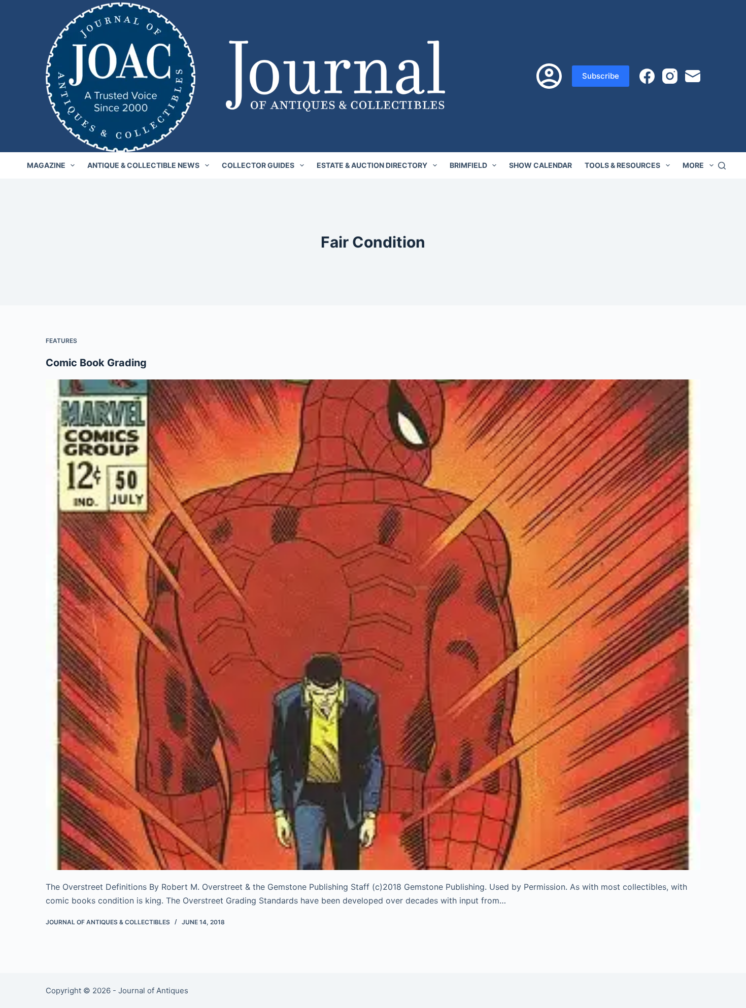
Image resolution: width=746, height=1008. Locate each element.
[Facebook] (647, 76)
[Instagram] (669, 76)
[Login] (549, 76)
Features (61, 340)
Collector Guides (258, 165)
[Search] (722, 165)
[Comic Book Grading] (373, 625)
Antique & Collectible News (143, 165)
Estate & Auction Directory (372, 165)
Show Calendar (540, 165)
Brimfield (468, 165)
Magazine (46, 165)
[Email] (692, 76)
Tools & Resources (622, 165)
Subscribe (600, 76)
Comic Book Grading (96, 363)
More (693, 165)
